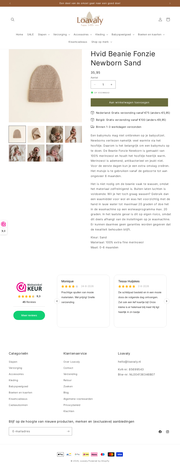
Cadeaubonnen (18, 404)
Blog (66, 392)
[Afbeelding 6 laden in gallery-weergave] (35, 152)
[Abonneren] (68, 431)
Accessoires (16, 373)
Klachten (68, 411)
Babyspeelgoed (18, 386)
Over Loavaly (71, 361)
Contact (68, 367)
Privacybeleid (72, 404)
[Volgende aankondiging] (170, 3)
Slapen (13, 361)
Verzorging (15, 367)
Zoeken (68, 386)
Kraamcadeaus (18, 398)
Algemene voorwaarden (78, 398)
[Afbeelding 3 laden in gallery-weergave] (54, 134)
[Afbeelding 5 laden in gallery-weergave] (17, 152)
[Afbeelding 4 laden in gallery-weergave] (73, 134)
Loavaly (84, 461)
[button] (13, 19)
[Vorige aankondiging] (10, 3)
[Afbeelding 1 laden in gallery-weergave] (17, 134)
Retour (67, 380)
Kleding (13, 380)
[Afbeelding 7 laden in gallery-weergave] (54, 152)
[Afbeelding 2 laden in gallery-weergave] (35, 134)
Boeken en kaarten (20, 392)
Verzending (70, 373)
